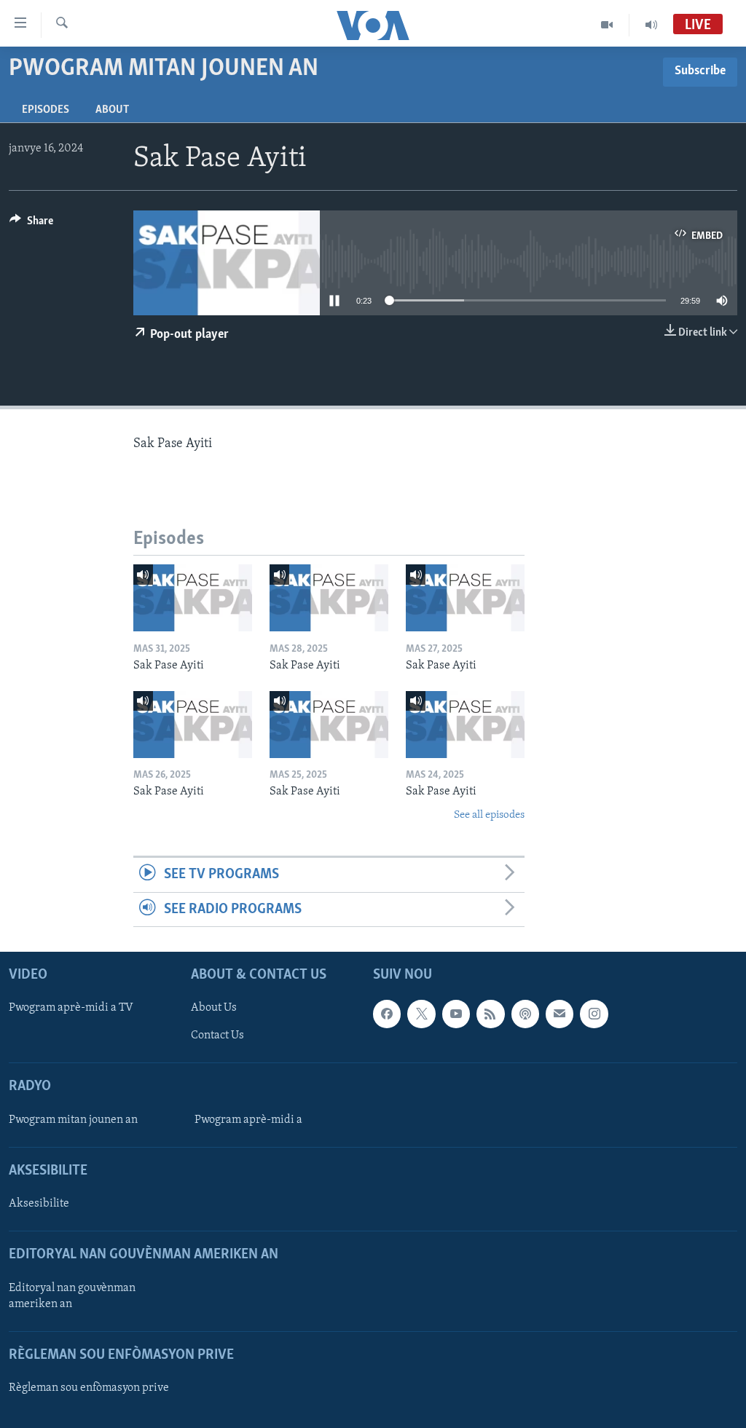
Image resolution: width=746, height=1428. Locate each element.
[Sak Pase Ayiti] (192, 597)
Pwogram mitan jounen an (73, 1120)
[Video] (607, 25)
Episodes (45, 110)
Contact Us (217, 1035)
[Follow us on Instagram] (594, 1013)
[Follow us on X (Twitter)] (421, 1013)
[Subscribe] (559, 1013)
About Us (214, 1008)
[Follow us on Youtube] (456, 1013)
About (112, 110)
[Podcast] (525, 1013)
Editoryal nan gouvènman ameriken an (72, 1296)
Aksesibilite (39, 1204)
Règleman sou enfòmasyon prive (89, 1388)
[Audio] (651, 25)
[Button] (31, 224)
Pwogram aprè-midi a (248, 1120)
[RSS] (490, 1013)
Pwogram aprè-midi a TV (71, 1008)
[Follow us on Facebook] (387, 1013)
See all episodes (489, 815)
